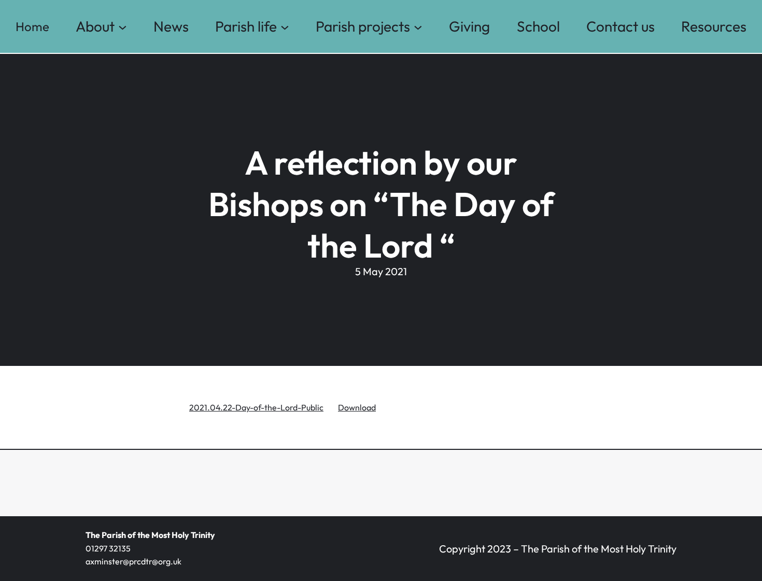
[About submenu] (122, 26)
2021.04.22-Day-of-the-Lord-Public (256, 407)
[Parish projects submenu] (418, 26)
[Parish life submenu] (284, 26)
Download (357, 407)
